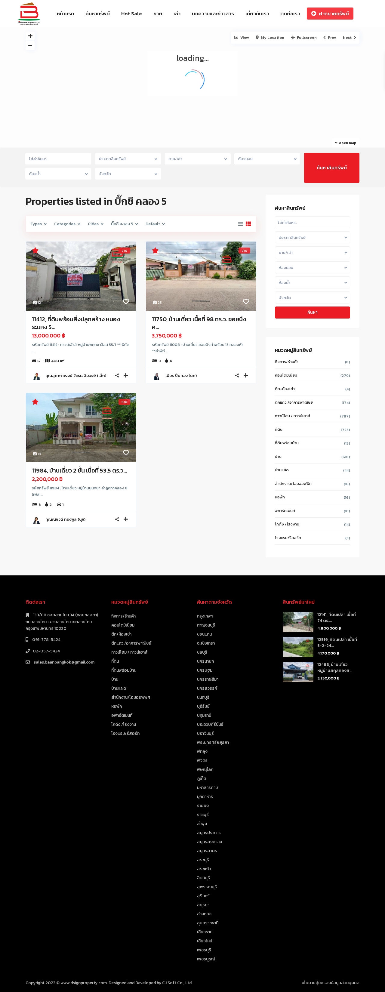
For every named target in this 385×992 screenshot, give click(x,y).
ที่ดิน (278, 429)
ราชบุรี (203, 815)
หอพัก (280, 497)
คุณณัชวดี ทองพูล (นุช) (65, 519)
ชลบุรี (202, 652)
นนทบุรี (203, 697)
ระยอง (203, 806)
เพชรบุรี (204, 950)
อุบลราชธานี (207, 923)
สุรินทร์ (203, 896)
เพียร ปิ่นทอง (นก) (181, 375)
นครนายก (205, 661)
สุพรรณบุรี (207, 887)
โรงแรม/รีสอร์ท (288, 538)
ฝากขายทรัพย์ (334, 13)
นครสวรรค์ (207, 688)
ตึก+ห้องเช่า (285, 389)
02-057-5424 (46, 651)
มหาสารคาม (207, 787)
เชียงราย (205, 932)
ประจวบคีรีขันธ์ (210, 724)
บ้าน (278, 456)
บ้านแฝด (282, 470)
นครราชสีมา (207, 679)
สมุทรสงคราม (209, 842)
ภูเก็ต (201, 778)
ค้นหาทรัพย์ (97, 13)
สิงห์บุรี (203, 878)
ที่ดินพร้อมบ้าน (287, 443)
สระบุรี (203, 860)
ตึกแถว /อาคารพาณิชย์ (294, 402)
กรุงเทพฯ (205, 616)
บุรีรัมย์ (203, 706)
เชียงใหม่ (204, 941)
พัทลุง (202, 751)
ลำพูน (202, 824)
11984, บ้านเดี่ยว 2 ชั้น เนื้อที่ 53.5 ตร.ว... (79, 470)
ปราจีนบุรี (205, 733)
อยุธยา (203, 905)
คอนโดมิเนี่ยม (286, 375)
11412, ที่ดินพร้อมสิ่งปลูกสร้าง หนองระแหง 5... (76, 323)
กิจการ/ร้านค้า (286, 362)
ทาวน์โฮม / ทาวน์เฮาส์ (292, 416)
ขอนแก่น (204, 634)
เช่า (177, 13)
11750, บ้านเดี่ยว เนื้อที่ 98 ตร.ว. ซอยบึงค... (199, 323)
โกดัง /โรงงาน (287, 524)
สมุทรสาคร (207, 851)
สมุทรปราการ (209, 833)
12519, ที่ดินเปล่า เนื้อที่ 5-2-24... (337, 642)
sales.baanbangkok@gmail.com (63, 662)
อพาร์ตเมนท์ (285, 510)
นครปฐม (204, 670)
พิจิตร (202, 760)
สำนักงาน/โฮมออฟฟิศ (293, 483)
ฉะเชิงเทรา (206, 643)
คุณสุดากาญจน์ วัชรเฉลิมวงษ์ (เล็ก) (75, 375)
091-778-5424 (45, 639)
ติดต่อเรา (290, 13)
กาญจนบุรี (206, 625)
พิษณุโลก (205, 769)
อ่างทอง (204, 914)
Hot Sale (131, 13)
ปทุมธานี (204, 715)
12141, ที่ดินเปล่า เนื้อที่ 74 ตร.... (336, 618)
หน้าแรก (65, 13)
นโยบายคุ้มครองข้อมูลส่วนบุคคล (330, 983)
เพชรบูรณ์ (206, 959)
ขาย (157, 13)
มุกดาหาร (205, 796)
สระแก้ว (204, 869)
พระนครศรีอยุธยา (213, 742)
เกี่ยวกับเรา (257, 13)
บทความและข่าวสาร (213, 13)
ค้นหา (312, 312)
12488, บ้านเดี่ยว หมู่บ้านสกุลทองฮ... (334, 667)
